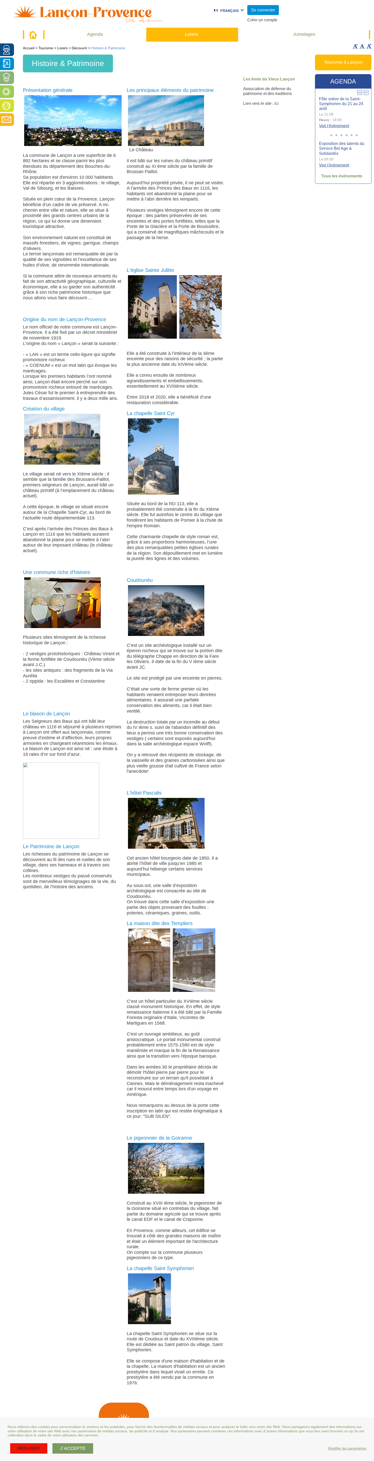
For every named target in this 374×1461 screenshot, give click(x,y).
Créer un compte (262, 20)
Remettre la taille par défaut (368, 46)
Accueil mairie (33, 35)
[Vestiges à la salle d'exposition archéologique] (62, 602)
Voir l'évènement (334, 126)
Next (366, 92)
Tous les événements (341, 176)
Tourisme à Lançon (343, 62)
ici (277, 103)
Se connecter (263, 10)
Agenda (95, 34)
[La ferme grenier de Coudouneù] (166, 610)
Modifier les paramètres (347, 1448)
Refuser (29, 1448)
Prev (359, 92)
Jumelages (304, 34)
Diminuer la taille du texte (362, 46)
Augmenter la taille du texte (355, 46)
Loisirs (191, 34)
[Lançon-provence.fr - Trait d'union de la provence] (88, 20)
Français (229, 11)
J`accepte (72, 1448)
